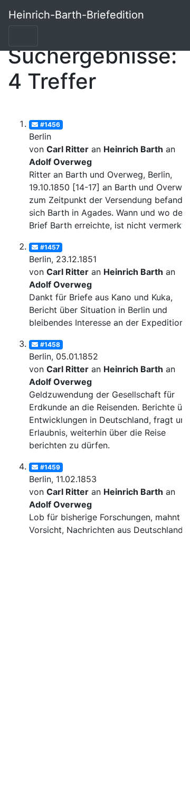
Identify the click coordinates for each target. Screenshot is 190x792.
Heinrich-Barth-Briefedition (76, 14)
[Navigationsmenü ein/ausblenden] (23, 36)
